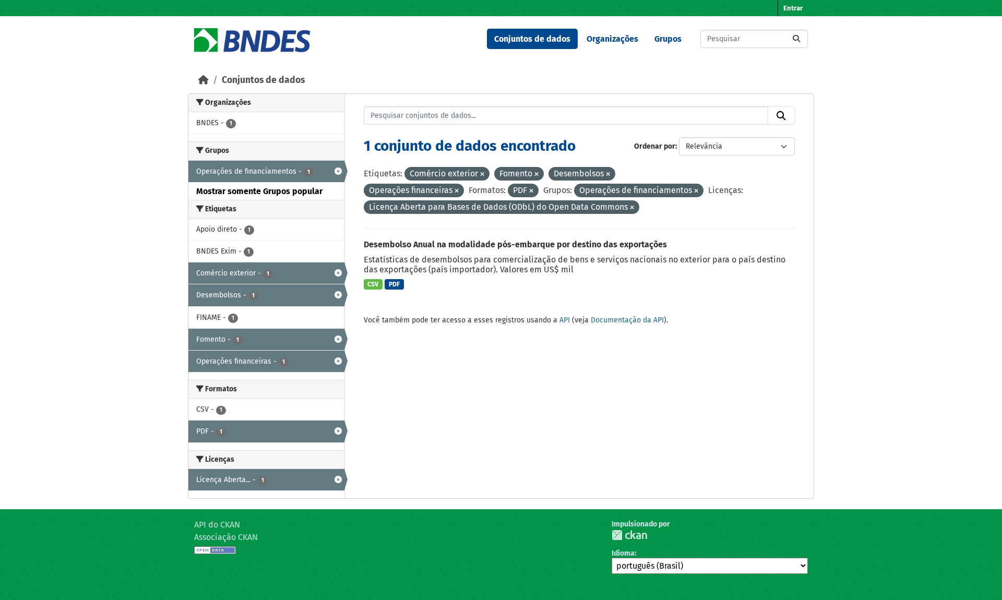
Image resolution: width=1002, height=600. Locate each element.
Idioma (623, 553)
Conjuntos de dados (532, 39)
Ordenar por (654, 146)
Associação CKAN (226, 537)
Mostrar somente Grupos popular (259, 191)
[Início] (203, 80)
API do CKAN (217, 525)
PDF (394, 284)
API (564, 320)
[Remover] (482, 174)
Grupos (668, 39)
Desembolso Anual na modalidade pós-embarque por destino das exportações (515, 244)
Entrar (793, 8)
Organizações (612, 39)
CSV (372, 284)
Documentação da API (627, 320)
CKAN (629, 535)
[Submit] (796, 39)
